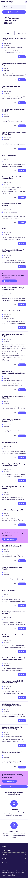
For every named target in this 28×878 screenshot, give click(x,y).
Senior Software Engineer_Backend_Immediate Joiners (13, 372)
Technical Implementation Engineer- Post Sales (12, 568)
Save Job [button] (15, 56)
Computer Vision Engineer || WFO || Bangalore (12, 204)
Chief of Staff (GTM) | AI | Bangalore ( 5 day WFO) (13, 487)
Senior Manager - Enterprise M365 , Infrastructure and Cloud (12, 682)
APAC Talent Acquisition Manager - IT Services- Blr (13, 251)
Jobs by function (6, 850)
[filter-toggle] (6, 33)
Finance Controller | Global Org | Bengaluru (11, 87)
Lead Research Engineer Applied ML (12, 510)
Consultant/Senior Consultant (11, 311)
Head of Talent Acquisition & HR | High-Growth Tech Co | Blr (13, 288)
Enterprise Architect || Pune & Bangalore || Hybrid (14, 39)
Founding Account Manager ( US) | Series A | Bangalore (13, 397)
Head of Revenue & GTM (9, 155)
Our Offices (5, 858)
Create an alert (14, 809)
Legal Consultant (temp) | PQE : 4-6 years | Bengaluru (14, 64)
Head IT (4, 229)
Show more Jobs (14, 787)
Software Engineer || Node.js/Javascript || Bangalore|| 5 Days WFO (14, 464)
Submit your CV (14, 831)
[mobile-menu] (26, 2)
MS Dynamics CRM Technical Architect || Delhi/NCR (14, 110)
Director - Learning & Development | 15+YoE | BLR (12, 635)
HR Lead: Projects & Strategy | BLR (12, 546)
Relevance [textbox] (20, 33)
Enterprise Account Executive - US (12, 752)
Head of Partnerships (8, 590)
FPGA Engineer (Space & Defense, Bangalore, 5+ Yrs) (12, 420)
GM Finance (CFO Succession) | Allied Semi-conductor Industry (12, 728)
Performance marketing (9, 442)
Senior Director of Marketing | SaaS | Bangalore (13, 335)
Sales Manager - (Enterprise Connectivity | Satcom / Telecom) (11, 705)
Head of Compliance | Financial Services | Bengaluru (14, 612)
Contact (4, 854)
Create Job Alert (15, 12)
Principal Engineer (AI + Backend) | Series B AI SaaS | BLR (14, 133)
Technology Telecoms (12, 7)
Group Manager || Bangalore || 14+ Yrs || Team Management (13, 177)
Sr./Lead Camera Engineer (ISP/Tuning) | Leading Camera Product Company (13, 659)
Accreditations (6, 862)
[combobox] (21, 33)
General (4, 846)
